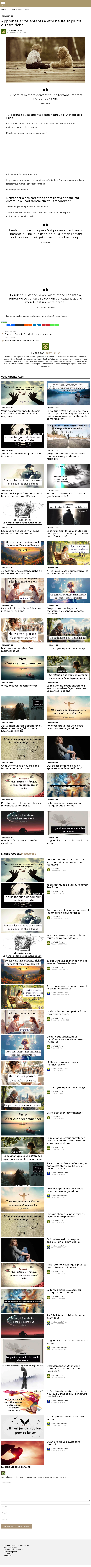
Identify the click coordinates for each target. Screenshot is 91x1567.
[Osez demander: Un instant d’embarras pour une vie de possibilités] (22, 1377)
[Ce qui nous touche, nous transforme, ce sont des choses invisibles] (68, 590)
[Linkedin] (37, 325)
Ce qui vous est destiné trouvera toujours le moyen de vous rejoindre (66, 456)
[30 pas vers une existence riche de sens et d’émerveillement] (22, 553)
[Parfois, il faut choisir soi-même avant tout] (22, 823)
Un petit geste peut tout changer (66, 648)
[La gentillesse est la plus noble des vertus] (68, 823)
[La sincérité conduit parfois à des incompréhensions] (22, 590)
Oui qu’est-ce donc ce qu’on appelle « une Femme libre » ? (64, 767)
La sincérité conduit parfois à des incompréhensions (21, 609)
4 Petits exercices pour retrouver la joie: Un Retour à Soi (67, 572)
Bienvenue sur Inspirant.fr (13, 1549)
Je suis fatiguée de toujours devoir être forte (21, 455)
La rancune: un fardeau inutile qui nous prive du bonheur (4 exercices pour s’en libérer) (68, 533)
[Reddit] (28, 325)
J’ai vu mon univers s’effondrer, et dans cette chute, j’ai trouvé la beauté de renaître (21, 728)
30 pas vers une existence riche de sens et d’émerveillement (21, 572)
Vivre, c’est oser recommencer (19, 685)
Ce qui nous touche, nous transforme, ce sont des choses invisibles (65, 611)
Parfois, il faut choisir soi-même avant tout (20, 841)
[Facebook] (11, 325)
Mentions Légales (10, 1547)
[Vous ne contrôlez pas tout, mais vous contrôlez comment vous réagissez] (22, 393)
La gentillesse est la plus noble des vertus (67, 841)
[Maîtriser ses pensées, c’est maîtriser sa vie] (22, 630)
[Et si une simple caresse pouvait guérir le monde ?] (68, 476)
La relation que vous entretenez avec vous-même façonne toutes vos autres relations (66, 688)
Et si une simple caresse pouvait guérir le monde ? (66, 495)
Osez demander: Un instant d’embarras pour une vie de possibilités (63, 1369)
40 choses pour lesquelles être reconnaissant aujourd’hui (65, 727)
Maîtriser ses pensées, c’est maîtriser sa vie (17, 649)
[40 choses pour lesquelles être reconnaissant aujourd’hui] (68, 708)
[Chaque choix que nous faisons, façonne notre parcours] (22, 748)
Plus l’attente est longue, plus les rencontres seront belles (21, 804)
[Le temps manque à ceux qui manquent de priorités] (68, 785)
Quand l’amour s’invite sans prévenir (63, 1443)
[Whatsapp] (54, 325)
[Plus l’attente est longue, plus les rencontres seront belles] (22, 785)
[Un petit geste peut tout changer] (68, 630)
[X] (19, 325)
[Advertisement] (45, 153)
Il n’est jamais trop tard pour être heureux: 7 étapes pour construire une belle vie (67, 1394)
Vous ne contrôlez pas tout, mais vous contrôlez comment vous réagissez (20, 414)
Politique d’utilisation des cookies (16, 1545)
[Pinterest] (46, 325)
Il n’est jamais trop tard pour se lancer (65, 1418)
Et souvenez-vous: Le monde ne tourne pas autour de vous (20, 532)
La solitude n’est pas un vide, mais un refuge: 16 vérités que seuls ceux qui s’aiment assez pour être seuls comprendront (68, 415)
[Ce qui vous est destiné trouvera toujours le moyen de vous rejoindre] (68, 436)
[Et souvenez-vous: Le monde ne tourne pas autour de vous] (22, 513)
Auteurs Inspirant (10, 1552)
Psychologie (53, 408)
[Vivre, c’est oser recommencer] (22, 668)
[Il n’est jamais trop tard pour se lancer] (22, 1427)
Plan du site (8, 1556)
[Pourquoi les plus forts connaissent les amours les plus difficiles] (22, 476)
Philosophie (7, 408)
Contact (7, 1554)
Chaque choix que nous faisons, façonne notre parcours (20, 767)
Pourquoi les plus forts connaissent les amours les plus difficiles (22, 495)
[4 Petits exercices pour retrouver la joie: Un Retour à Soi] (68, 553)
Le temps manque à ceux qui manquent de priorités (64, 804)
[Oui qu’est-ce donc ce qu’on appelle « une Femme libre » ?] (68, 748)
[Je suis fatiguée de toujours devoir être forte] (22, 436)
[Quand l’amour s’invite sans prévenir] (22, 1453)
